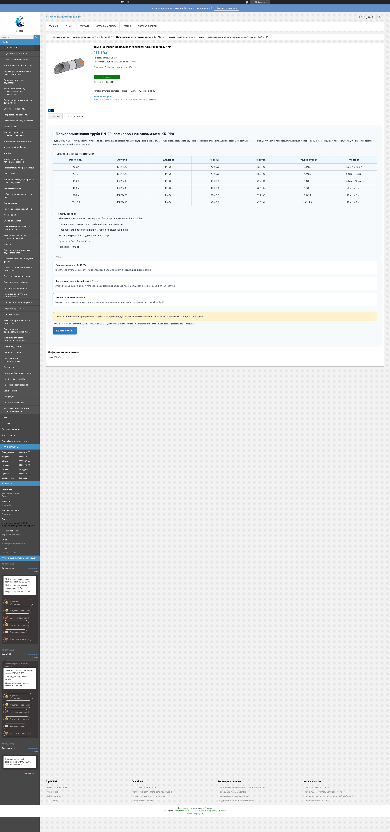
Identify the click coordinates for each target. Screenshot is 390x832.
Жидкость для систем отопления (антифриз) (14, 339)
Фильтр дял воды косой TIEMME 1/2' (16, 678)
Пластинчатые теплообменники (12, 359)
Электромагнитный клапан (17, 282)
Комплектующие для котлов (17, 141)
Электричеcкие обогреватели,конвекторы (17, 330)
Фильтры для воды (13, 346)
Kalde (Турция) (53, 796)
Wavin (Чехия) (53, 791)
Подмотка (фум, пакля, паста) (18, 373)
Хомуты (7, 244)
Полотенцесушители (14, 402)
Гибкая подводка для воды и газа (18, 195)
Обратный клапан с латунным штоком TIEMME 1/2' (19, 671)
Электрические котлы (14, 108)
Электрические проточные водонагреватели (17, 251)
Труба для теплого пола (15, 53)
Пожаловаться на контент (185, 811)
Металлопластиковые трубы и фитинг (19, 260)
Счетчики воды (11, 314)
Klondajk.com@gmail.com (13, 543)
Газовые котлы (11, 126)
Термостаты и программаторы (19, 167)
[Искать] (37, 37)
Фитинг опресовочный (316, 800)
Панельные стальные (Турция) (233, 796)
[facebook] (49, 111)
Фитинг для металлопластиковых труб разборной (329, 796)
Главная (53, 26)
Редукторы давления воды (17, 276)
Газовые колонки (12, 352)
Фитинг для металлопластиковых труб (323, 791)
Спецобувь (9, 396)
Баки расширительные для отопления (17, 321)
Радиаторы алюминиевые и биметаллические (17, 72)
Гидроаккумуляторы (14, 308)
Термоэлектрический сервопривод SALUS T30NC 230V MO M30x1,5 (18, 762)
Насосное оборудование (16, 384)
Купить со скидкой (227, 8)
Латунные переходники (15, 288)
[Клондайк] (19, 22)
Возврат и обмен (147, 26)
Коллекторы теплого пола (16, 59)
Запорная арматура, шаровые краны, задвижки (19, 181)
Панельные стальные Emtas (232, 791)
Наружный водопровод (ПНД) (18, 208)
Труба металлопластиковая (318, 787)
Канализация (10, 203)
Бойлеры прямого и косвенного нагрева (14, 134)
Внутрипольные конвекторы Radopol (237, 800)
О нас (4, 417)
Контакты (85, 26)
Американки (10, 214)
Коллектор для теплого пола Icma (149, 796)
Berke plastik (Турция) (57, 787)
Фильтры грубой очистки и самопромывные (17, 228)
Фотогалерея (8, 435)
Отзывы (6, 423)
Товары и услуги (10, 47)
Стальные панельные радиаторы (14, 81)
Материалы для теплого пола (18, 65)
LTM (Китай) (52, 800)
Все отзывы (29, 773)
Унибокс (8, 153)
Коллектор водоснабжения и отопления (18, 268)
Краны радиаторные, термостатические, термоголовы (14, 91)
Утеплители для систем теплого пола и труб (15, 236)
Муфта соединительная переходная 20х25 (16, 586)
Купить (106, 77)
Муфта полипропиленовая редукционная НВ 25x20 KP (17, 580)
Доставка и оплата (11, 429)
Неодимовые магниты (14, 378)
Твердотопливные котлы (16, 114)
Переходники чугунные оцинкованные (15, 295)
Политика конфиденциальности (212, 811)
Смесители (9, 367)
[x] (52, 111)
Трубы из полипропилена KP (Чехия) (185, 37)
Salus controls (10, 390)
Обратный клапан (12, 220)
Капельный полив (12, 188)
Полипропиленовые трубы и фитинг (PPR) (18, 101)
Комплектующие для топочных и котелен (14, 160)
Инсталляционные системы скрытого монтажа (17, 410)
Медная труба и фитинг (15, 147)
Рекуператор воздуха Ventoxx (18, 120)
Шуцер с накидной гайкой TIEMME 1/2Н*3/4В (16, 684)
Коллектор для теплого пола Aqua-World (152, 791)
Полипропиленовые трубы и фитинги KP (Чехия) (140, 37)
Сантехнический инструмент (18, 302)
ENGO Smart (9, 173)
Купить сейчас (64, 330)
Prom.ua (208, 808)
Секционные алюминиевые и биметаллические (242, 787)
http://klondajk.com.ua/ (12, 534)
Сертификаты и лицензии (14, 441)
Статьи (127, 26)
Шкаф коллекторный (143, 800)
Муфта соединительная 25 (17, 591)
